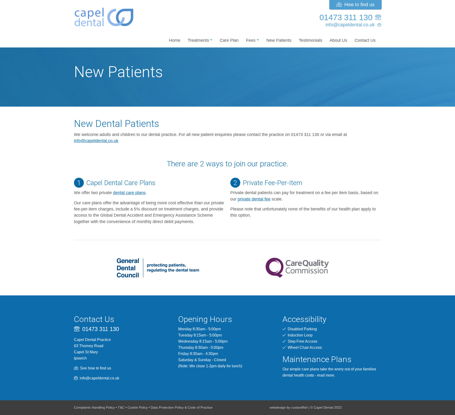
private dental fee (254, 199)
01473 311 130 (347, 17)
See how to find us (95, 368)
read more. (326, 375)
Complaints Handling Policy (94, 407)
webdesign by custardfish (289, 407)
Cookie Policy (137, 407)
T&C (121, 407)
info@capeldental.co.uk (351, 24)
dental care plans (129, 192)
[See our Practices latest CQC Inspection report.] (297, 267)
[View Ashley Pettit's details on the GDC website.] (157, 267)
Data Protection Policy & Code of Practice (182, 407)
